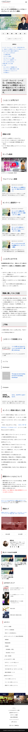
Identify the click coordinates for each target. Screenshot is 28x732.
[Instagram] (12, 546)
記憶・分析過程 (8, 655)
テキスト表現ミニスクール (10, 678)
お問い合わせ (14, 721)
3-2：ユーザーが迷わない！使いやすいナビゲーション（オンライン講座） (18, 229)
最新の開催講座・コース (10, 672)
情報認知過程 (7, 642)
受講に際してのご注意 (7, 63)
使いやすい (15, 513)
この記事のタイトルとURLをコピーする (14, 38)
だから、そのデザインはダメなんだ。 (18, 395)
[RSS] (18, 725)
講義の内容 (7, 54)
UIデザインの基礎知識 (9, 629)
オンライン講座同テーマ (10, 59)
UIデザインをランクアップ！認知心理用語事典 (13, 636)
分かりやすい (21, 513)
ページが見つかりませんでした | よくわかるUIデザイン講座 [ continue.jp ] (18, 348)
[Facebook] (16, 546)
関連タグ (6, 72)
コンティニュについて (14, 719)
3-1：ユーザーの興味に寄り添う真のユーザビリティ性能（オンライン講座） (18, 213)
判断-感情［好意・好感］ (7, 694)
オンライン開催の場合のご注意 (11, 68)
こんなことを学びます (9, 52)
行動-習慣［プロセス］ (10, 652)
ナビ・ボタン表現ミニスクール (11, 682)
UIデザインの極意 (7, 626)
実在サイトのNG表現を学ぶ (10, 633)
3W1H (2, 512)
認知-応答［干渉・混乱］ (21, 694)
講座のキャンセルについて (10, 70)
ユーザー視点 (9, 513)
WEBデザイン (13, 512)
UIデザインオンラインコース (5, 15)
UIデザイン (7, 512)
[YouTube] (18, 546)
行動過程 (7, 646)
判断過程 (7, 639)
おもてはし (20, 512)
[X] (14, 546)
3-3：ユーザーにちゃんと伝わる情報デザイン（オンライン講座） (18, 245)
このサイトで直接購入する (10, 67)
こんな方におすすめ (9, 61)
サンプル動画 (7, 56)
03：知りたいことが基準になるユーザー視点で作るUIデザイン (18, 189)
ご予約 (4, 65)
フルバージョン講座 (9, 58)
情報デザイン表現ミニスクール (11, 685)
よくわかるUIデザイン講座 (11, 500)
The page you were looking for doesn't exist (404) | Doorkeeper (18, 375)
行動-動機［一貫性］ (10, 649)
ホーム (2, 500)
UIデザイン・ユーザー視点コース (12, 662)
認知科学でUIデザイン (8, 675)
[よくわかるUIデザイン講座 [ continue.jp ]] (6, 2)
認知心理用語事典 (14, 717)
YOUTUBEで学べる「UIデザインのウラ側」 (14, 669)
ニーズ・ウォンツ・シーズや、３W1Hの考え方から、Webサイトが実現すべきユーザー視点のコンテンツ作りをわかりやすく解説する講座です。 (14, 49)
